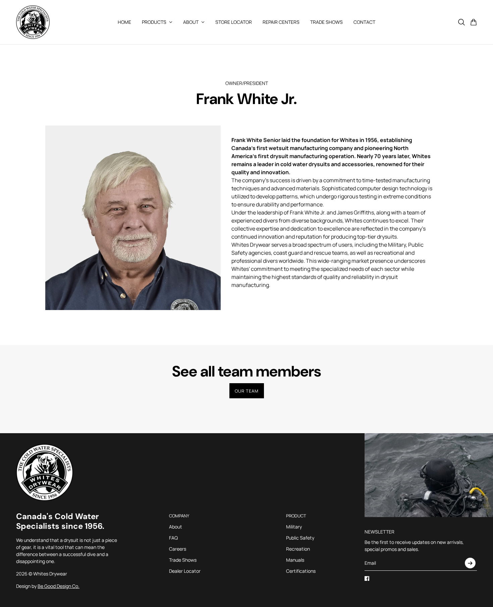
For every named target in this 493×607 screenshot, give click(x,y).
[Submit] (470, 563)
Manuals (295, 560)
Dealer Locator (185, 571)
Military (294, 526)
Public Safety (300, 538)
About (175, 526)
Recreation (298, 549)
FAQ (173, 538)
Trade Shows (183, 560)
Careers (177, 549)
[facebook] (367, 578)
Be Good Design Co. (58, 586)
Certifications (301, 571)
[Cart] (473, 22)
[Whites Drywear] (33, 22)
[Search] (461, 22)
